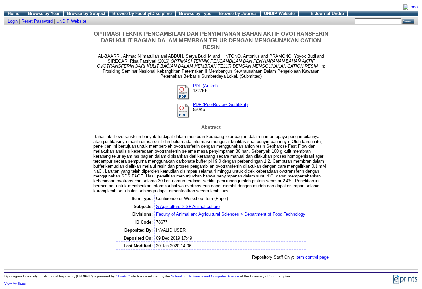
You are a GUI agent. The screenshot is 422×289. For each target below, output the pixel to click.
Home (13, 13)
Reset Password (37, 21)
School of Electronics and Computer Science (205, 276)
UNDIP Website (279, 13)
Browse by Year (44, 13)
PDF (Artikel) (205, 85)
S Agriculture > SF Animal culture (188, 206)
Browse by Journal (238, 13)
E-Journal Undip (327, 13)
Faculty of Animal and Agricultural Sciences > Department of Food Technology (230, 214)
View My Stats (15, 283)
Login (13, 21)
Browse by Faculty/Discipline (142, 13)
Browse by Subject (86, 13)
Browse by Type (195, 13)
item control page (312, 257)
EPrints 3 (123, 276)
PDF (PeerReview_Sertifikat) (220, 104)
